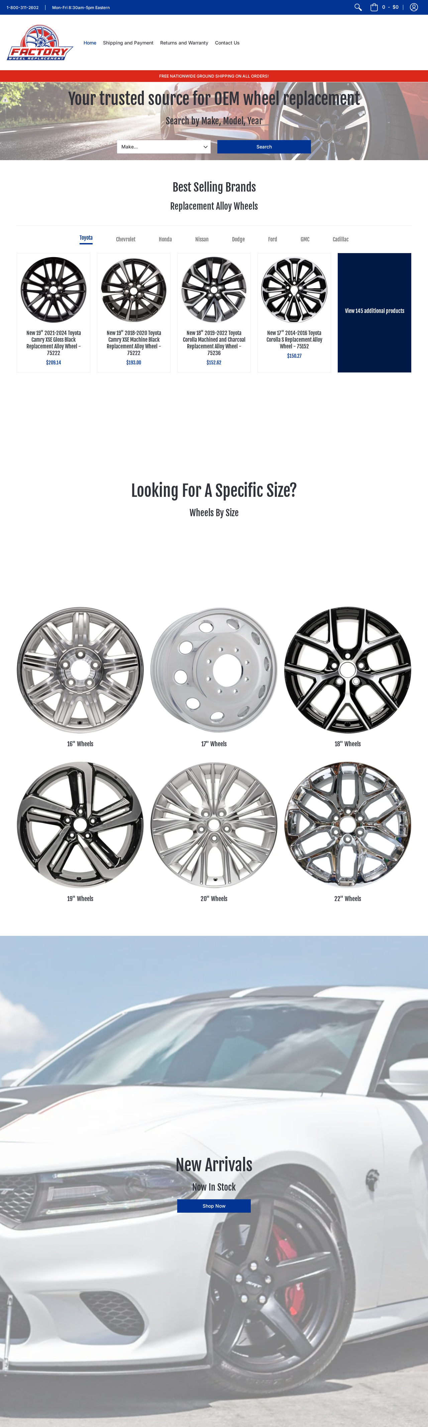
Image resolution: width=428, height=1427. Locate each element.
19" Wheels (80, 898)
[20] (214, 824)
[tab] (86, 239)
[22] (347, 824)
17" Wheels (214, 744)
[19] (80, 824)
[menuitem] (358, 7)
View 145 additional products (374, 311)
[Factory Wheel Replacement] (40, 42)
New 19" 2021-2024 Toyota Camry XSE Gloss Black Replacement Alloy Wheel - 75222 (53, 343)
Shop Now (214, 1206)
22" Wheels (347, 898)
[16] (80, 670)
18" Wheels (348, 744)
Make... (129, 146)
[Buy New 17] (294, 290)
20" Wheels (214, 898)
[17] (214, 670)
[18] (347, 670)
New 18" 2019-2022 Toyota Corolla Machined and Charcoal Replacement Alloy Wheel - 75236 (214, 343)
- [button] (390, 7)
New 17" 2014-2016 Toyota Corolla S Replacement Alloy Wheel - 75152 (294, 340)
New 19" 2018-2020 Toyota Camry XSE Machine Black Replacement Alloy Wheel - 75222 (134, 343)
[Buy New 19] (53, 290)
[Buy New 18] (214, 290)
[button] (414, 7)
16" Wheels (80, 744)
